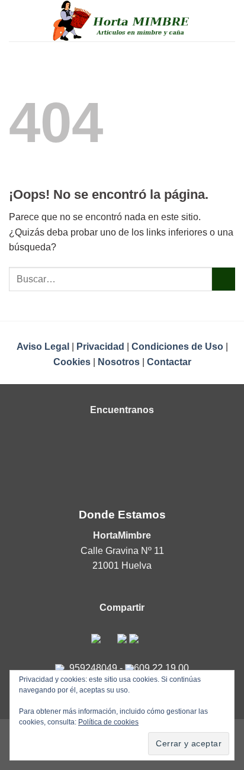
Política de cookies (108, 722)
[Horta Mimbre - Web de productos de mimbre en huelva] (122, 20)
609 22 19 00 (161, 668)
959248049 (93, 668)
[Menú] (16, 20)
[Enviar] (223, 279)
